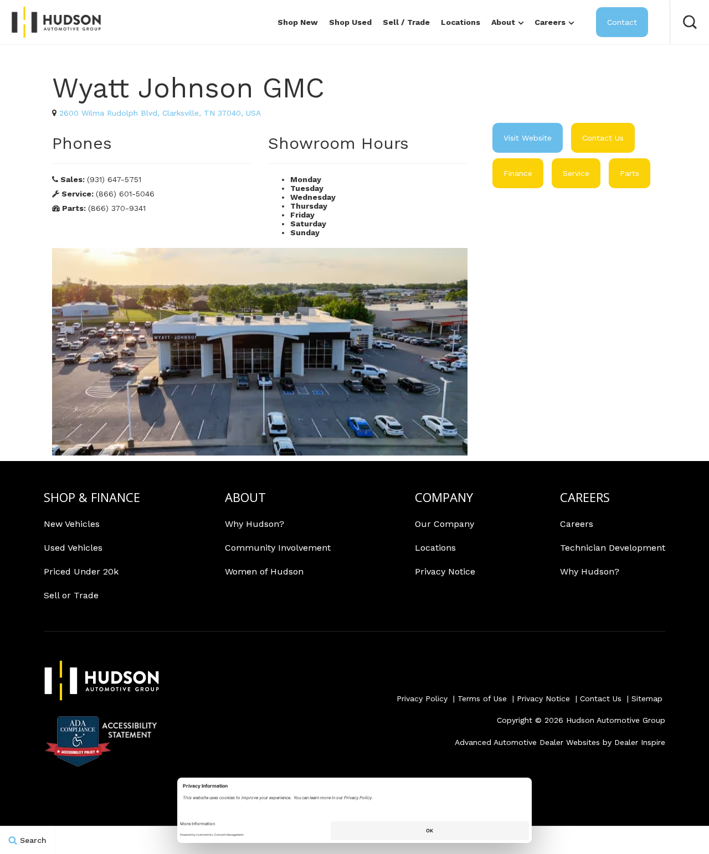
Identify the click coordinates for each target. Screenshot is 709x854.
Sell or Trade (71, 595)
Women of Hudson (264, 571)
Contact (622, 22)
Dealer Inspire (639, 742)
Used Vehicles (73, 547)
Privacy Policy (422, 698)
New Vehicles (72, 524)
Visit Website (528, 137)
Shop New (298, 22)
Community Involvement (278, 547)
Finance (518, 173)
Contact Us (603, 137)
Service (576, 173)
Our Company (444, 524)
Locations (460, 22)
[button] (689, 22)
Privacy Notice (445, 571)
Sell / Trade (406, 22)
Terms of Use (482, 698)
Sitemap (646, 698)
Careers (550, 22)
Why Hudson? (254, 524)
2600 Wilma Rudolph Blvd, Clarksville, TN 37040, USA (160, 112)
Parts (629, 173)
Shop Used (350, 22)
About (503, 22)
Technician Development (612, 547)
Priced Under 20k (81, 571)
